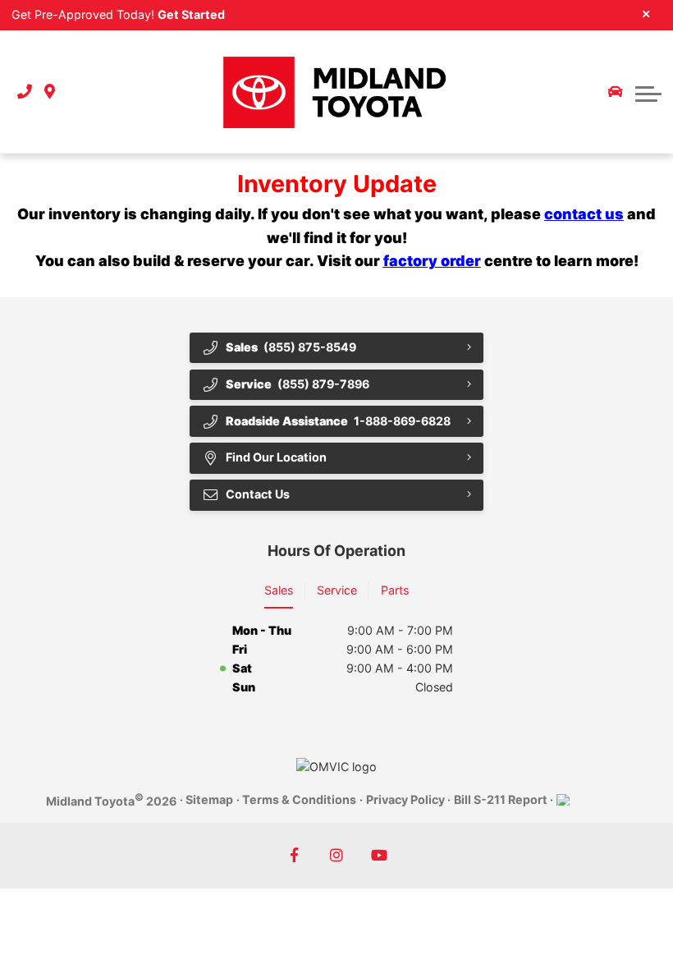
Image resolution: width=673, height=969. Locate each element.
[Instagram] (336, 856)
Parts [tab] (395, 590)
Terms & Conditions (299, 799)
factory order (432, 260)
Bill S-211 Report (500, 799)
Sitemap (209, 799)
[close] (646, 13)
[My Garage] (615, 92)
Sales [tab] (278, 590)
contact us (584, 214)
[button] (648, 92)
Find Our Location (276, 457)
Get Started (191, 14)
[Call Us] (24, 92)
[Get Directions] (50, 92)
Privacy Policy (405, 799)
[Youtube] (379, 856)
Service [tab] (337, 590)
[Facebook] (294, 856)
